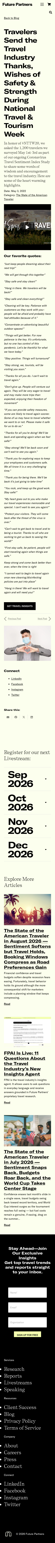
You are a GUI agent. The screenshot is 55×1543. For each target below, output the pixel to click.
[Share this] (16, 717)
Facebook (17, 684)
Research (14, 1369)
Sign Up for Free (27, 1335)
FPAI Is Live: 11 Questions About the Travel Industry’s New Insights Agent (24, 1063)
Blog (9, 1414)
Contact (13, 1466)
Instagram (17, 689)
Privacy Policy (20, 1421)
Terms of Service (22, 1428)
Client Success (20, 1407)
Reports (13, 1376)
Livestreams (18, 1382)
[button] (42, 4)
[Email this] (8, 717)
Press (10, 1459)
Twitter (15, 695)
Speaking (14, 1389)
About (11, 1445)
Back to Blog (11, 18)
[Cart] (49, 4)
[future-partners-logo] (17, 4)
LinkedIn (16, 678)
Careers (12, 1452)
